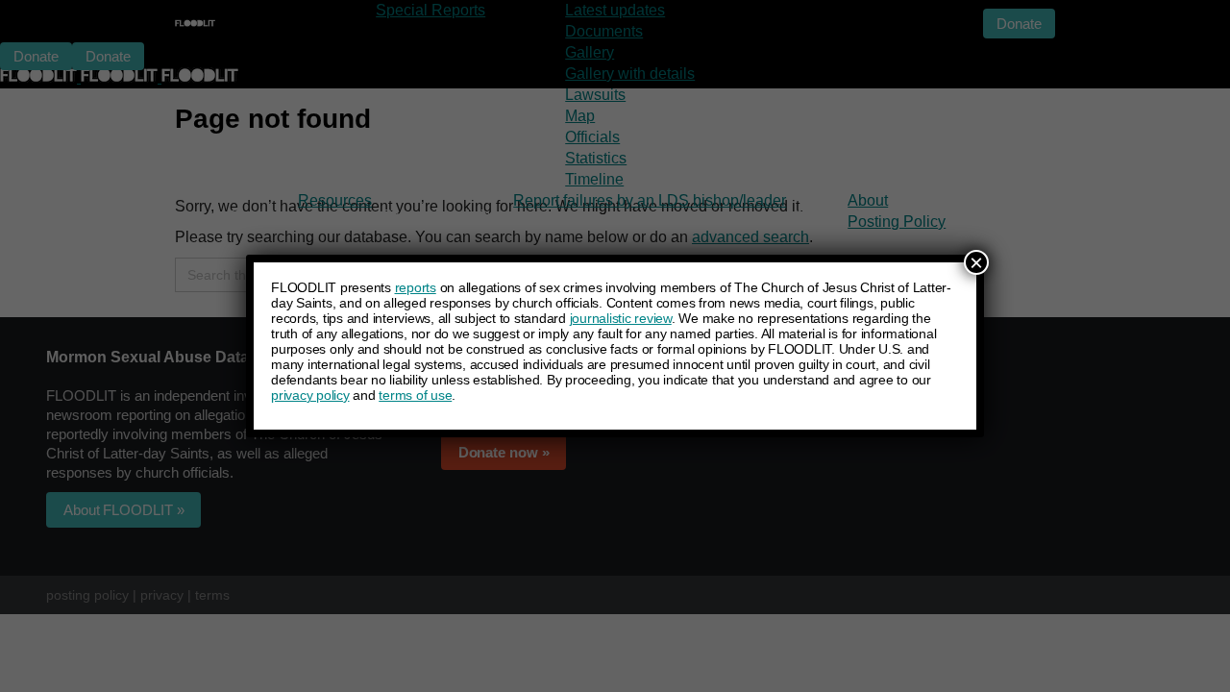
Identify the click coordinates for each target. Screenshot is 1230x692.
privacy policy (310, 395)
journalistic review (621, 318)
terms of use (415, 395)
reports (415, 287)
